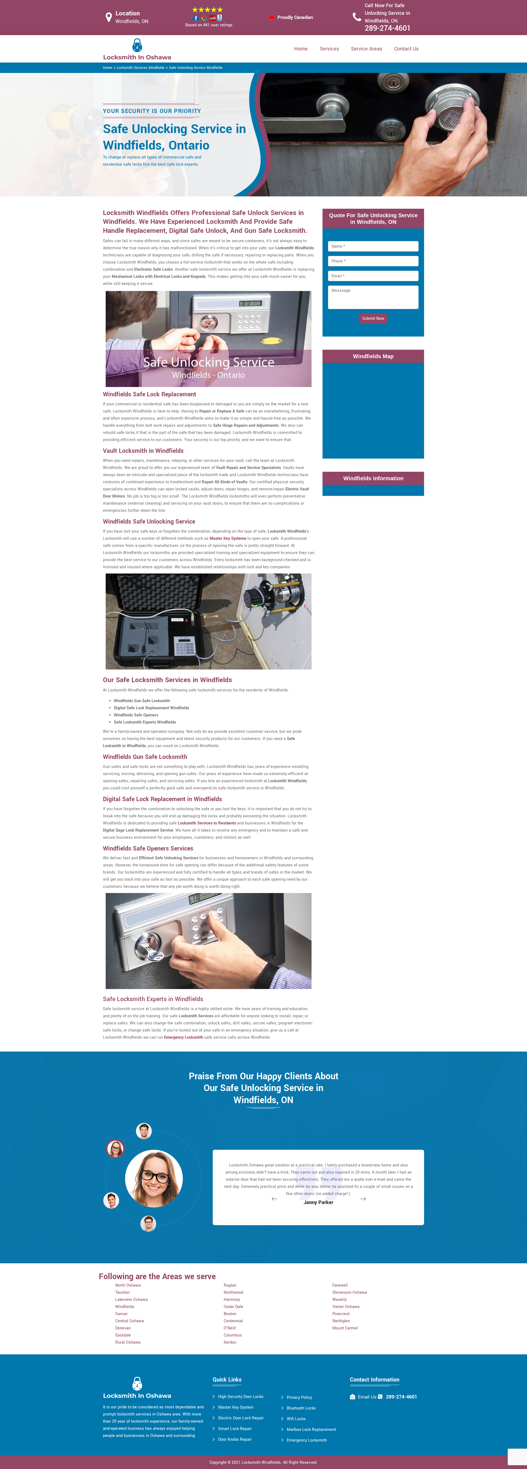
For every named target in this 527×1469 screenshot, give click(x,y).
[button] (148, 1223)
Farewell (340, 1285)
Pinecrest (341, 1314)
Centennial (233, 1321)
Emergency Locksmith (307, 1440)
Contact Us (406, 48)
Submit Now (373, 318)
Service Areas (366, 48)
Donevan (123, 1328)
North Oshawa (128, 1285)
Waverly (339, 1300)
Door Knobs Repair (235, 1439)
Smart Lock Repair (235, 1429)
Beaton (230, 1314)
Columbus (233, 1335)
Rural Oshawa (128, 1342)
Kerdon (230, 1342)
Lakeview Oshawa (131, 1300)
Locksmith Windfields (261, 1462)
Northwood (233, 1292)
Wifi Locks (296, 1419)
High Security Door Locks (241, 1397)
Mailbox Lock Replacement (311, 1430)
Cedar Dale (233, 1307)
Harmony (232, 1300)
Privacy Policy (299, 1397)
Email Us (367, 1397)
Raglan (230, 1285)
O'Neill (230, 1328)
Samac (121, 1314)
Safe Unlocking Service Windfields (196, 67)
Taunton (122, 1292)
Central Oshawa (129, 1321)
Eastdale (123, 1335)
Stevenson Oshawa (349, 1292)
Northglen (341, 1321)
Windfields (124, 1307)
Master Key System (236, 1407)
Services (329, 48)
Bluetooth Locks (301, 1408)
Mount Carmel (345, 1328)
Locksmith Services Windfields (141, 67)
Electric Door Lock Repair (241, 1418)
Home (301, 48)
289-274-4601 (388, 28)
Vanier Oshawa (346, 1307)
